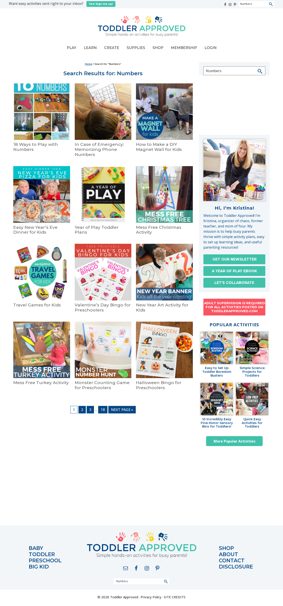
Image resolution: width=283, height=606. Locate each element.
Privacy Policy (151, 597)
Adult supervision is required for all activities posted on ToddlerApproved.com (234, 307)
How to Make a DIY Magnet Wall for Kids (159, 147)
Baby (36, 548)
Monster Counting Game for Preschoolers (102, 385)
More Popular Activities (234, 441)
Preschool (45, 561)
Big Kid (39, 567)
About (228, 554)
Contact (232, 561)
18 (104, 409)
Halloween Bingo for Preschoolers (158, 385)
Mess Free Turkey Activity (41, 382)
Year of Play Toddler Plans (97, 230)
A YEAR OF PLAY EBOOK (234, 271)
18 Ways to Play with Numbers (35, 147)
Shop (226, 548)
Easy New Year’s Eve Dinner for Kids (35, 230)
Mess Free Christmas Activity (158, 230)
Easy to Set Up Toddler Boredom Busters (216, 371)
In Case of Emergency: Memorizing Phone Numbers (99, 149)
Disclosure (236, 567)
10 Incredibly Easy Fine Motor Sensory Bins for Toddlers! (217, 422)
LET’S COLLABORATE (234, 283)
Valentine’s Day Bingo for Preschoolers (103, 307)
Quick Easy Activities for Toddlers (252, 422)
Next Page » (122, 410)
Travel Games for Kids (37, 305)
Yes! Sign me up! (101, 4)
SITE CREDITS (174, 597)
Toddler (42, 554)
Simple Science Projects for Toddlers (252, 371)
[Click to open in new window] (225, 3)
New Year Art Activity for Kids (162, 307)
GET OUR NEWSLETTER (234, 259)
